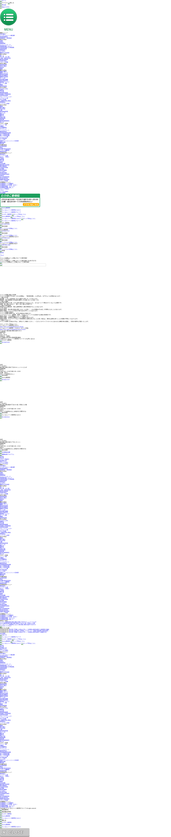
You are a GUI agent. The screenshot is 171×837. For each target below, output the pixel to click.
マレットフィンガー (6, 97)
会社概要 (2, 193)
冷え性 (2, 161)
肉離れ (2, 126)
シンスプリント (4, 130)
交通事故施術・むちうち (7, 186)
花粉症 (2, 175)
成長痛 (2, 119)
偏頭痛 (2, 159)
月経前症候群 (4, 167)
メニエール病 (4, 155)
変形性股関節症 (4, 121)
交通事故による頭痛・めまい (8, 185)
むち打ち (2, 51)
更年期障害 (3, 166)
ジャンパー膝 (4, 137)
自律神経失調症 (4, 174)
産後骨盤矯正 (4, 36)
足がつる (2, 113)
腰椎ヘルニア (4, 73)
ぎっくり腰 (3, 83)
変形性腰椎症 (4, 75)
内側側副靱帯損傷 (5, 133)
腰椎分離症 (3, 71)
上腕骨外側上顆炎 (5, 101)
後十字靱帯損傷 (4, 135)
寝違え (2, 42)
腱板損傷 (2, 142)
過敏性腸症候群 (4, 179)
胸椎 (1, 69)
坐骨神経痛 (3, 86)
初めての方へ (4, 462)
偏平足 (2, 115)
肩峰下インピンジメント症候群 (9, 141)
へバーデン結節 (4, 103)
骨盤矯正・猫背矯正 (6, 38)
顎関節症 (2, 50)
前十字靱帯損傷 (4, 134)
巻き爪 (2, 122)
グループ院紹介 (4, 189)
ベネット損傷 (4, 62)
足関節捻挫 (3, 146)
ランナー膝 (3, 125)
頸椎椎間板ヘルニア (6, 46)
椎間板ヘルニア (4, 82)
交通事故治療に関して (6, 187)
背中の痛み (3, 66)
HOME (2, 252)
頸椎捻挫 (2, 43)
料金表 (2, 458)
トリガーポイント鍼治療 (7, 35)
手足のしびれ (4, 89)
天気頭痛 (2, 163)
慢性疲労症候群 (4, 165)
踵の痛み (2, 107)
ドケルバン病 (4, 98)
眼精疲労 (2, 154)
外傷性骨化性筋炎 (5, 149)
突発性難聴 (3, 170)
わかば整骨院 (17, 623)
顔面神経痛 (3, 49)
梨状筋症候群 (4, 74)
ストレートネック (5, 45)
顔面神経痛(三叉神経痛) (7, 47)
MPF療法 (2, 34)
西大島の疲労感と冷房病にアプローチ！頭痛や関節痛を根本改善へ (29, 630)
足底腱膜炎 (3, 127)
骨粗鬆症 (2, 102)
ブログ (2, 190)
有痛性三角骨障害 (5, 94)
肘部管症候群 (4, 95)
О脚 (1, 110)
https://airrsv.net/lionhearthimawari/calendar (11, 326)
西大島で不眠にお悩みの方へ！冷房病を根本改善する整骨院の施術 (29, 629)
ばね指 (2, 91)
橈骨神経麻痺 (4, 93)
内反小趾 (2, 117)
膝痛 (1, 106)
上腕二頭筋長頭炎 (5, 58)
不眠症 (2, 158)
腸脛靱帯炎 (3, 131)
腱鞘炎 (2, 90)
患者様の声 (3, 460)
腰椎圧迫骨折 (4, 77)
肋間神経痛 (3, 65)
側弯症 (2, 67)
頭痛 (1, 41)
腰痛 (1, 85)
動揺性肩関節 (4, 59)
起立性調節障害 (4, 177)
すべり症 (2, 78)
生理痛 (2, 169)
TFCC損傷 (3, 99)
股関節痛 (2, 118)
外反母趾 (2, 109)
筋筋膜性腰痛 (4, 79)
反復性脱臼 (3, 61)
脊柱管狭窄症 (4, 81)
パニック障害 (4, 181)
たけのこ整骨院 (18, 622)
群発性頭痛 (3, 173)
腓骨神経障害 (4, 111)
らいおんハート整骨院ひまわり (18, 624)
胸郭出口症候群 (4, 53)
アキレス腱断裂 (4, 150)
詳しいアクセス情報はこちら (8, 228)
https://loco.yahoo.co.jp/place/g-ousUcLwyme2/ (13, 329)
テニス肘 (2, 139)
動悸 (1, 162)
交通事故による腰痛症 (6, 183)
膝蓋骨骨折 (3, 151)
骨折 (1, 147)
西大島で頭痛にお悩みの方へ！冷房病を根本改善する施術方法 (27, 632)
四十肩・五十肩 (4, 57)
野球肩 (2, 143)
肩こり (2, 55)
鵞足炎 (2, 114)
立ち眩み (2, 171)
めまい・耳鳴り (4, 157)
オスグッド (3, 129)
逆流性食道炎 (4, 178)
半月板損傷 (3, 138)
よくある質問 (4, 191)
